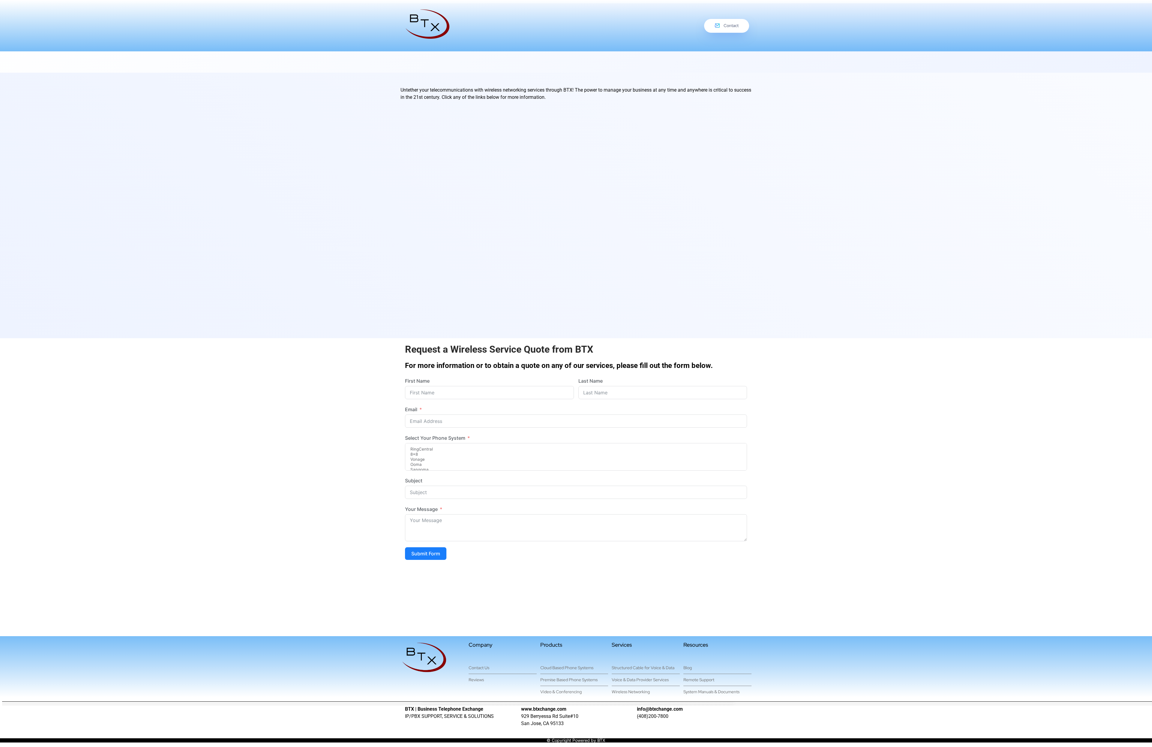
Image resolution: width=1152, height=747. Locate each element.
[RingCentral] (576, 449)
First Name (417, 381)
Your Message (421, 509)
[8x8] (576, 454)
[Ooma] (576, 464)
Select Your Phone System (435, 438)
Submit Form (425, 554)
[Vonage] (576, 459)
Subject (413, 481)
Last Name (590, 381)
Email (411, 409)
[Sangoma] (576, 469)
